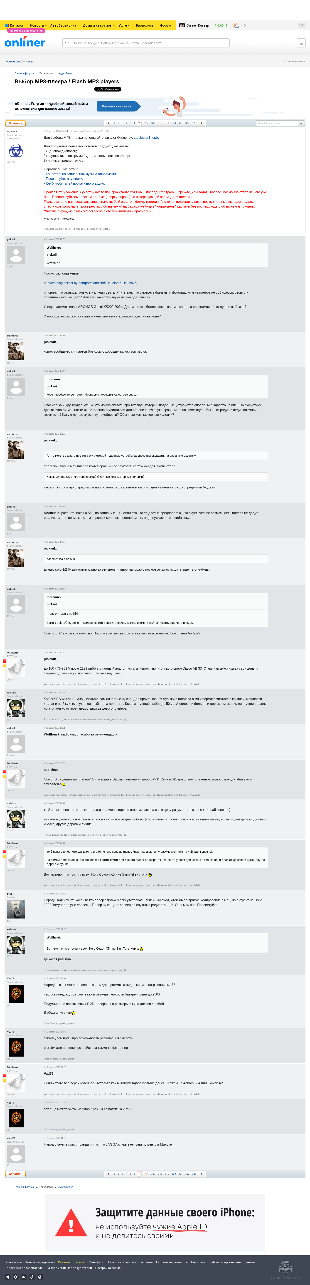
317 (153, 123)
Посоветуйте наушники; (64, 179)
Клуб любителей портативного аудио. (75, 183)
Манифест (96, 1262)
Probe (10, 893)
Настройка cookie (108, 1268)
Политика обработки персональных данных (223, 1262)
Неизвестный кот (92, 131)
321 (181, 123)
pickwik (11, 239)
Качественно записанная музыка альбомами (81, 174)
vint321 (11, 1138)
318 (160, 123)
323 (194, 123)
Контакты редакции (40, 1262)
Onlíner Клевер (198, 25)
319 (167, 123)
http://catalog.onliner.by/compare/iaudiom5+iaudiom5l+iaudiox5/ (90, 283)
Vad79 (10, 978)
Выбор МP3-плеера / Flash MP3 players (67, 81)
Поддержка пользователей (24, 1268)
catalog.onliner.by (147, 137)
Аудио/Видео (65, 73)
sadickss (11, 692)
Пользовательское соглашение (130, 1262)
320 (174, 123)
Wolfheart (12, 652)
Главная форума (24, 73)
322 (187, 123)
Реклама (64, 1262)
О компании (13, 1262)
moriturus (12, 335)
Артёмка (12, 131)
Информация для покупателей (70, 1268)
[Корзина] (301, 42)
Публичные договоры (172, 1262)
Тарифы (79, 1262)
